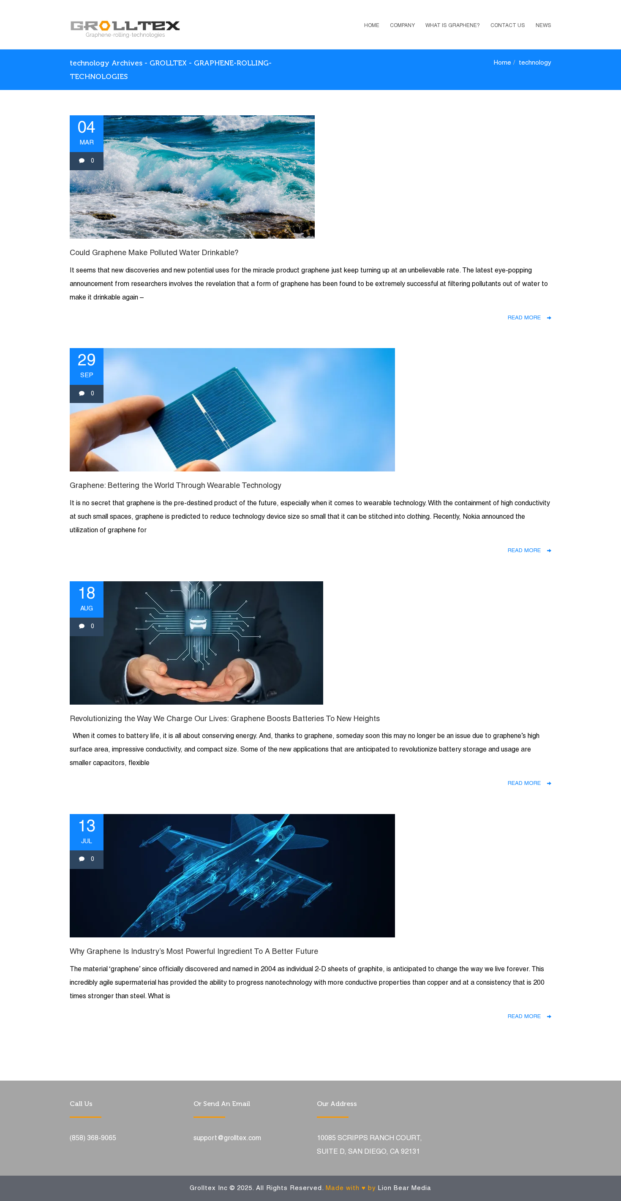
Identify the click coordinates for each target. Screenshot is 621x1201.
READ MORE (527, 318)
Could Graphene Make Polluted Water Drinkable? (154, 253)
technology (535, 63)
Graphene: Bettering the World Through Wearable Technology (175, 486)
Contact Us (507, 25)
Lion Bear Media (404, 1188)
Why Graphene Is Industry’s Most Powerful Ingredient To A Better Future (194, 952)
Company (402, 25)
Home (371, 25)
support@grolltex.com (227, 1138)
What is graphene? (452, 25)
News (543, 25)
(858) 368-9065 (93, 1138)
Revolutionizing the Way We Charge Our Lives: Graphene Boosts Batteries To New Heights (225, 719)
